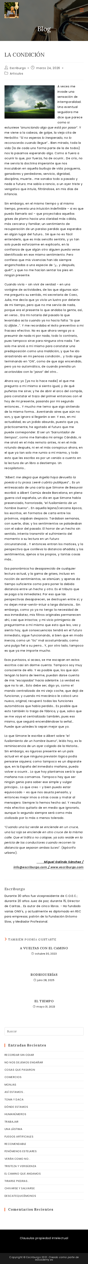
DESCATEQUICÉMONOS (20, 1196)
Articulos (16, 74)
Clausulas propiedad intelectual (44, 1238)
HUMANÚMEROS (15, 1114)
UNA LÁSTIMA (14, 1129)
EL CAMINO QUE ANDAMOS (23, 1174)
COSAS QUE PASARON (20, 1070)
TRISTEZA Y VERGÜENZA (20, 1166)
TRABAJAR (12, 1122)
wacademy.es (44, 1259)
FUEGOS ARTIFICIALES (19, 1137)
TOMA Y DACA (14, 1099)
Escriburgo (18, 68)
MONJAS (10, 1085)
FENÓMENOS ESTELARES (21, 1151)
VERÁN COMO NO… (17, 1159)
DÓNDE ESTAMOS (16, 1107)
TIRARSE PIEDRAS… (17, 1181)
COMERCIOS (13, 1077)
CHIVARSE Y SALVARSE (20, 1188)
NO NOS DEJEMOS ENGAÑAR (24, 1062)
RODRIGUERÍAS (44, 974)
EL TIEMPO (44, 1001)
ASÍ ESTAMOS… (15, 1092)
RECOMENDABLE (15, 1144)
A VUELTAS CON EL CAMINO (44, 948)
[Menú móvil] (82, 10)
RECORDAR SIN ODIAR (19, 1055)
